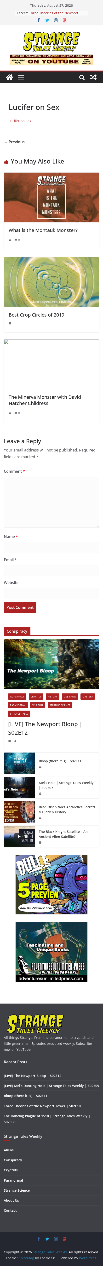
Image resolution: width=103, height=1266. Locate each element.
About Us (11, 1200)
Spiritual (37, 705)
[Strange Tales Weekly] (9, 77)
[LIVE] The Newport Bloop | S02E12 (45, 728)
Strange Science (60, 705)
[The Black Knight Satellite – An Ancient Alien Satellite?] (19, 836)
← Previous (14, 141)
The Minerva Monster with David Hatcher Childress (45, 400)
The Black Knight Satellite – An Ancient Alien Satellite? (63, 834)
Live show (70, 696)
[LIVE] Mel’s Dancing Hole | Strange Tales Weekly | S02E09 (51, 1085)
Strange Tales (19, 713)
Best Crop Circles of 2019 (36, 315)
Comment (14, 471)
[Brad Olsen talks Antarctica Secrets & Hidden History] (19, 812)
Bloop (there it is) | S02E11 (50, 11)
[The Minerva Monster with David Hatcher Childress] (51, 342)
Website (11, 582)
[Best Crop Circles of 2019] (51, 260)
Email (10, 559)
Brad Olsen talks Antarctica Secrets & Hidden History (67, 809)
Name (11, 536)
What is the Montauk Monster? (43, 230)
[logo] (35, 1016)
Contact (10, 1210)
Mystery (87, 696)
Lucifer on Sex (20, 120)
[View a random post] (93, 77)
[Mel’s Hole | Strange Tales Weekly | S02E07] (19, 787)
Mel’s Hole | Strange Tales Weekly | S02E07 (66, 785)
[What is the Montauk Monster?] (51, 176)
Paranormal (18, 705)
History (52, 696)
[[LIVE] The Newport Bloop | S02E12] (51, 664)
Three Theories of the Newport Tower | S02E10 (42, 1106)
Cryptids (36, 696)
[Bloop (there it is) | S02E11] (19, 763)
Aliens (9, 1150)
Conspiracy (17, 696)
